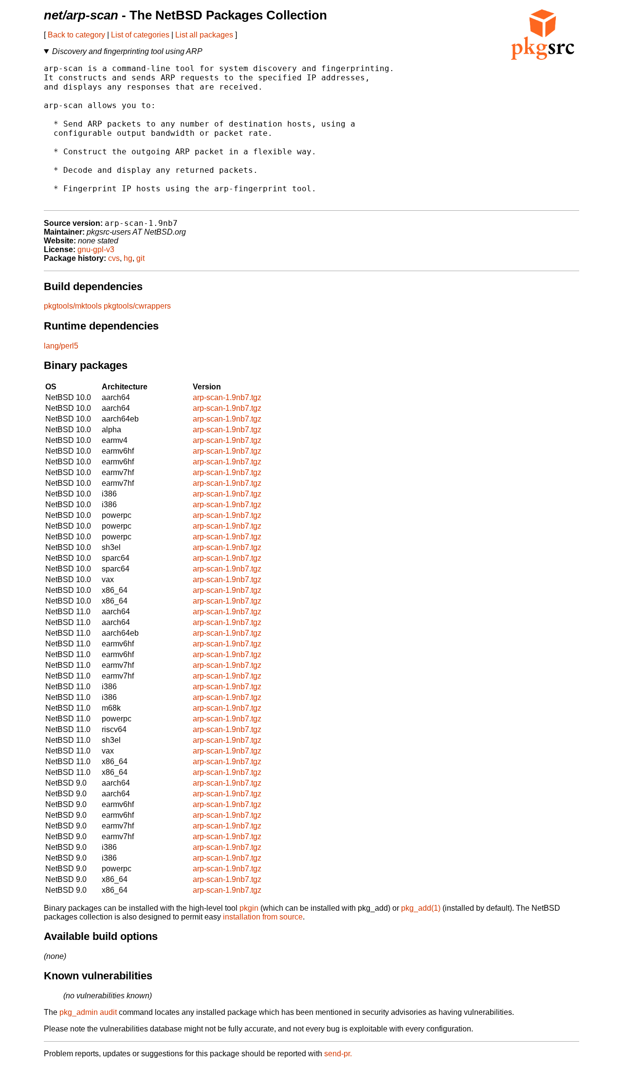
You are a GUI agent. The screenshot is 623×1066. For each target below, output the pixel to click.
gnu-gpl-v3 (95, 249)
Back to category (76, 35)
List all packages (204, 35)
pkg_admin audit (88, 1012)
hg (128, 258)
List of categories (140, 35)
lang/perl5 (61, 346)
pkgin (248, 908)
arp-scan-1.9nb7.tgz (227, 397)
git (140, 258)
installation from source (263, 917)
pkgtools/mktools (73, 306)
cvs (114, 258)
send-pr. (338, 1053)
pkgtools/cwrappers (137, 306)
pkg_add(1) (420, 908)
